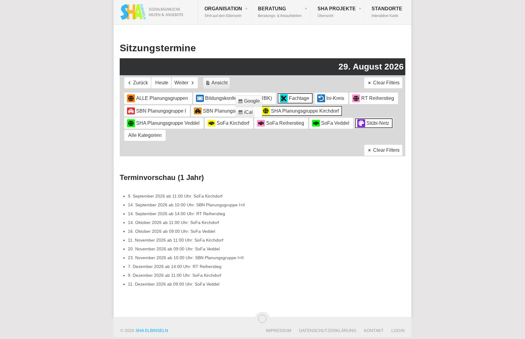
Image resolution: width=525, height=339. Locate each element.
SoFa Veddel (335, 123)
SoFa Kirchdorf (233, 123)
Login (398, 330)
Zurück (140, 82)
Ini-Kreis (335, 98)
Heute (161, 82)
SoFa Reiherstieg (285, 123)
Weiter (181, 82)
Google (250, 102)
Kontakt (374, 330)
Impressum (278, 330)
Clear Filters (386, 82)
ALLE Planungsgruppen (162, 98)
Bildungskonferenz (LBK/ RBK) (238, 98)
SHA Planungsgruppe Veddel (168, 123)
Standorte (387, 12)
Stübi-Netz (377, 123)
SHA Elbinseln (152, 330)
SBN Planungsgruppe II (228, 111)
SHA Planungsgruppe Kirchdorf (305, 111)
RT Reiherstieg (377, 98)
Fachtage (299, 98)
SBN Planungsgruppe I (161, 111)
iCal (246, 114)
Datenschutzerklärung (327, 330)
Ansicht (217, 84)
